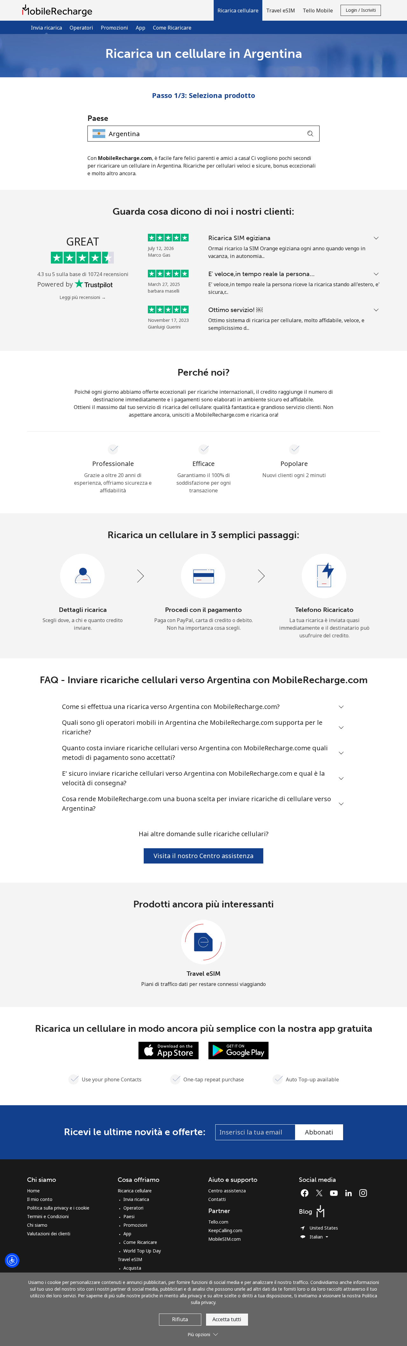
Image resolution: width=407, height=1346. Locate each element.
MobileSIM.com (224, 1239)
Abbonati (319, 1132)
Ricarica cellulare (135, 1191)
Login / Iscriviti (361, 10)
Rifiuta (180, 1319)
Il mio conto (39, 1199)
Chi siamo (37, 1225)
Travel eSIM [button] (280, 10)
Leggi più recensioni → (82, 297)
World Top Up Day (142, 1251)
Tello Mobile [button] (318, 10)
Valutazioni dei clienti (48, 1234)
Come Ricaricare (172, 27)
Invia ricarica (136, 1199)
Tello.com (218, 1222)
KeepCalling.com (225, 1230)
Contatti (217, 1199)
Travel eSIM (204, 973)
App (140, 27)
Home (33, 1191)
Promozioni (114, 27)
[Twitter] (321, 1193)
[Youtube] (335, 1193)
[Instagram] (363, 1193)
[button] (238, 10)
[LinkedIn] (350, 1193)
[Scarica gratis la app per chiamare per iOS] (168, 1049)
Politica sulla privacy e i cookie (58, 1208)
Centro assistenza (227, 1191)
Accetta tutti (226, 1319)
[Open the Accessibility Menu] (12, 1260)
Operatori (81, 27)
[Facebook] (306, 1193)
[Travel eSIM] (203, 942)
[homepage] (58, 10)
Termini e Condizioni (48, 1216)
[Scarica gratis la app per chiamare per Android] (238, 1049)
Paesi (129, 1216)
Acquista (132, 1268)
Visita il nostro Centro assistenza (203, 855)
